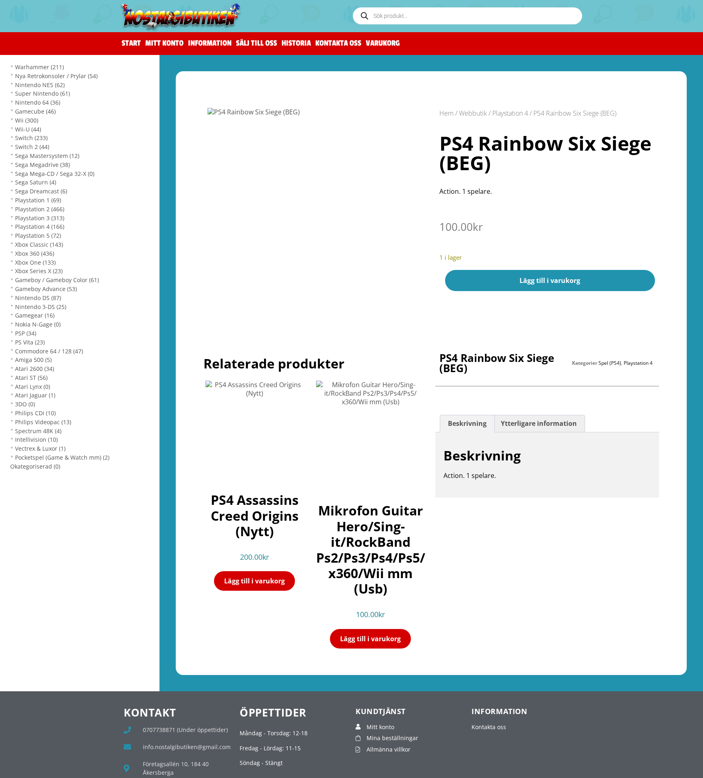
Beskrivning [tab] (467, 423)
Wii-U (28, 129)
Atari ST (31, 377)
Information (209, 43)
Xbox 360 (34, 253)
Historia (296, 43)
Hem (446, 113)
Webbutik (473, 113)
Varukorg (383, 43)
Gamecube (35, 111)
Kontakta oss (338, 43)
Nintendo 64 (37, 102)
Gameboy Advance (46, 289)
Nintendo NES (40, 85)
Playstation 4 (39, 226)
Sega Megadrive (42, 165)
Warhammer (39, 67)
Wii (26, 120)
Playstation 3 (39, 218)
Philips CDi (35, 413)
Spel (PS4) (609, 362)
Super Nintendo (42, 93)
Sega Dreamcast (41, 191)
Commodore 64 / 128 (49, 351)
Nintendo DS (38, 298)
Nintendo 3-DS (40, 307)
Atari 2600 (34, 369)
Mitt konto (164, 43)
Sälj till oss (256, 43)
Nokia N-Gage (38, 324)
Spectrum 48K (38, 431)
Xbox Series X (39, 271)
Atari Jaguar (35, 395)
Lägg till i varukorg (550, 280)
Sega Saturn (35, 182)
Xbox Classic (39, 244)
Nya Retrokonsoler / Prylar (56, 76)
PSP (25, 333)
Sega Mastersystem (47, 156)
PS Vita (30, 342)
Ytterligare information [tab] (539, 423)
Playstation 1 (38, 200)
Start (131, 43)
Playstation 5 (38, 235)
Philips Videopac (43, 422)
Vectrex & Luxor (40, 448)
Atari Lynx (32, 386)
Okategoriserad (35, 466)
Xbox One (35, 262)
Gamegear (35, 315)
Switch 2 (32, 147)
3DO (25, 404)
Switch (31, 138)
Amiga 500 (33, 360)
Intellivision (36, 439)
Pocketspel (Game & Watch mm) (62, 457)
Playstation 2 (39, 209)
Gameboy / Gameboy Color (57, 280)
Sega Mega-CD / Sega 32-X (54, 174)
